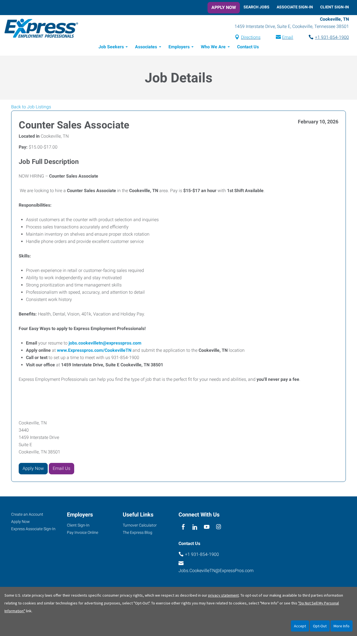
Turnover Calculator (140, 525)
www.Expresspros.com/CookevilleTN (94, 350)
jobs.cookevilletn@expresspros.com (105, 343)
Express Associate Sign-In (33, 529)
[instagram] (218, 527)
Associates (146, 46)
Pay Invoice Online (82, 532)
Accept (300, 625)
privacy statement (223, 595)
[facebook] (183, 527)
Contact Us (248, 46)
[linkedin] (194, 527)
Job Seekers (111, 46)
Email (287, 37)
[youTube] (206, 527)
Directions (250, 37)
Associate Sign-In (295, 7)
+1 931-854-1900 (332, 37)
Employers (179, 46)
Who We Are (213, 46)
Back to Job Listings (31, 106)
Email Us (61, 468)
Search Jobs (256, 7)
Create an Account (27, 514)
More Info (341, 625)
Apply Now (223, 7)
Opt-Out (320, 625)
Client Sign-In (334, 7)
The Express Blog (137, 532)
